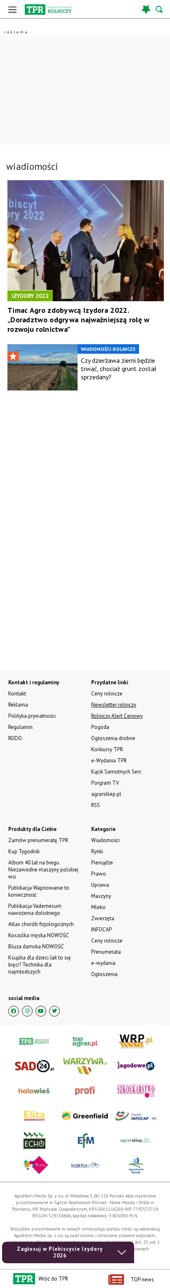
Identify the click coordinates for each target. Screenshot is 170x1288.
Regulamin (20, 727)
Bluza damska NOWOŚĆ (36, 946)
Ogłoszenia (104, 974)
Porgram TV (105, 782)
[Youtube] (40, 1011)
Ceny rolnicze (107, 940)
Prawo (98, 873)
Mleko (98, 907)
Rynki (97, 851)
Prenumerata (106, 951)
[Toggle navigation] (12, 9)
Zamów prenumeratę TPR (38, 840)
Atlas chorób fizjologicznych (41, 924)
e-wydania (103, 963)
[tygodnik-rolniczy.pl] (48, 9)
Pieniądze (102, 862)
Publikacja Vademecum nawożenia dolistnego (34, 909)
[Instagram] (27, 1011)
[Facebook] (13, 1011)
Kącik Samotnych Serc (116, 771)
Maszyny (101, 896)
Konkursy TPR (107, 749)
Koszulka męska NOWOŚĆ (38, 935)
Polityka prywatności (32, 715)
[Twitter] (54, 1011)
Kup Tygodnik (24, 851)
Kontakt (17, 693)
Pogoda (100, 727)
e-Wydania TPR (109, 760)
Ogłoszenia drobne (113, 738)
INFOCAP (101, 929)
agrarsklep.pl (106, 794)
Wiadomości (105, 840)
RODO (15, 738)
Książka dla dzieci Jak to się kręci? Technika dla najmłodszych (39, 964)
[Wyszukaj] (160, 9)
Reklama (18, 704)
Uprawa (100, 884)
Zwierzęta (102, 918)
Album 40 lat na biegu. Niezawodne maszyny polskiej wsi (43, 869)
